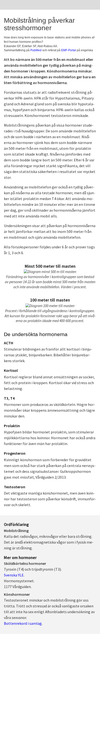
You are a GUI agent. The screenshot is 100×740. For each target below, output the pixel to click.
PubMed (36, 50)
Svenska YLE (14, 575)
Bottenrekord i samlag (23, 623)
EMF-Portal (68, 50)
